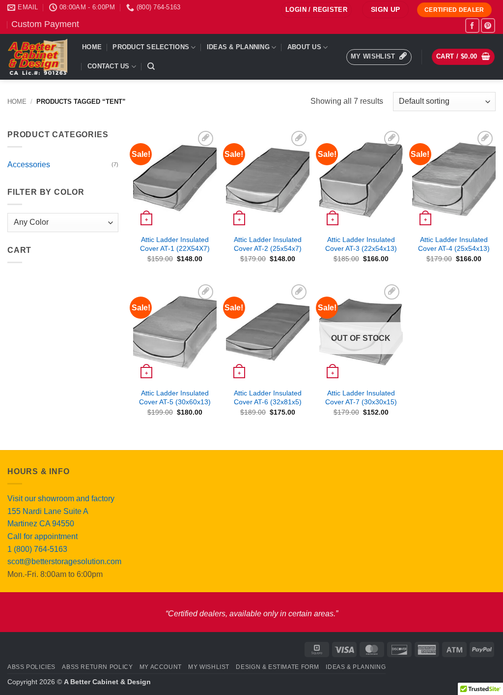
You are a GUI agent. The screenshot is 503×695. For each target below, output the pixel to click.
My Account (161, 667)
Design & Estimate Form (277, 667)
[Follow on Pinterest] (488, 25)
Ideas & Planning (238, 47)
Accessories (28, 164)
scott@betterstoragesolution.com (64, 561)
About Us (304, 47)
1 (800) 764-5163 (37, 549)
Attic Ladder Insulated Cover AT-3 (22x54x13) (361, 244)
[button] (316, 10)
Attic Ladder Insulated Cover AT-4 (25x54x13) (454, 244)
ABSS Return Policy (97, 667)
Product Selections (150, 47)
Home (92, 47)
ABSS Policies (31, 667)
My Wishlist (208, 667)
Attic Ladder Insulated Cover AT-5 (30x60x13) (175, 397)
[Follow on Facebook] (472, 25)
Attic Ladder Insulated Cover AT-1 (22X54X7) (175, 244)
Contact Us (108, 66)
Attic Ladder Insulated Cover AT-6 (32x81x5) (268, 397)
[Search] (151, 66)
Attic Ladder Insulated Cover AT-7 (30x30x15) (361, 397)
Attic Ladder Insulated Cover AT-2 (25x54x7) (268, 244)
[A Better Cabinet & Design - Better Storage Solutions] (37, 57)
